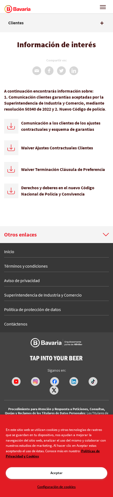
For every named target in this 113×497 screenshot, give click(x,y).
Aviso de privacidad (22, 280)
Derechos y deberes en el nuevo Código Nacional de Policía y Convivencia (57, 191)
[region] (56, 456)
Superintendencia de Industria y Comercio (43, 295)
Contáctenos (15, 324)
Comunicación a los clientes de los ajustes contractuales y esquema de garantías (60, 126)
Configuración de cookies (56, 486)
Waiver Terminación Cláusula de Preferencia (63, 169)
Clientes (16, 22)
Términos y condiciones (26, 266)
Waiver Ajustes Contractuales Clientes (57, 147)
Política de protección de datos (32, 309)
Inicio (9, 251)
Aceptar (56, 473)
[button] (56, 235)
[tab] (56, 23)
